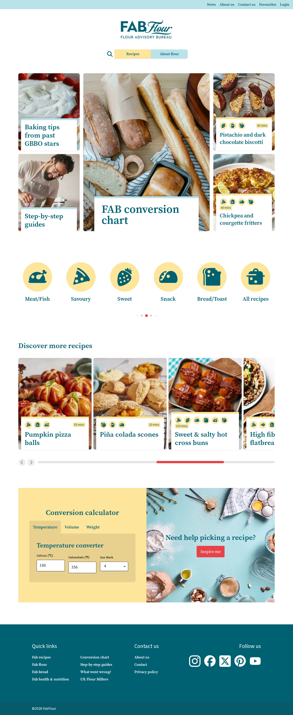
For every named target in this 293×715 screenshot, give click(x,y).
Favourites (267, 4)
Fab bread (40, 671)
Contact (140, 664)
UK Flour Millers (94, 679)
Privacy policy (146, 671)
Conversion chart (94, 657)
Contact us (246, 4)
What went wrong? (95, 671)
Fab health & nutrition (50, 679)
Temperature (45, 527)
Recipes (132, 53)
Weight (93, 527)
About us (227, 4)
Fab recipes (41, 657)
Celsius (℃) (45, 555)
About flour (169, 53)
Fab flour (39, 664)
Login (284, 4)
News (211, 4)
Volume (72, 527)
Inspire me (211, 551)
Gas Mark (106, 557)
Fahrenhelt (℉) (79, 557)
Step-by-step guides (96, 664)
